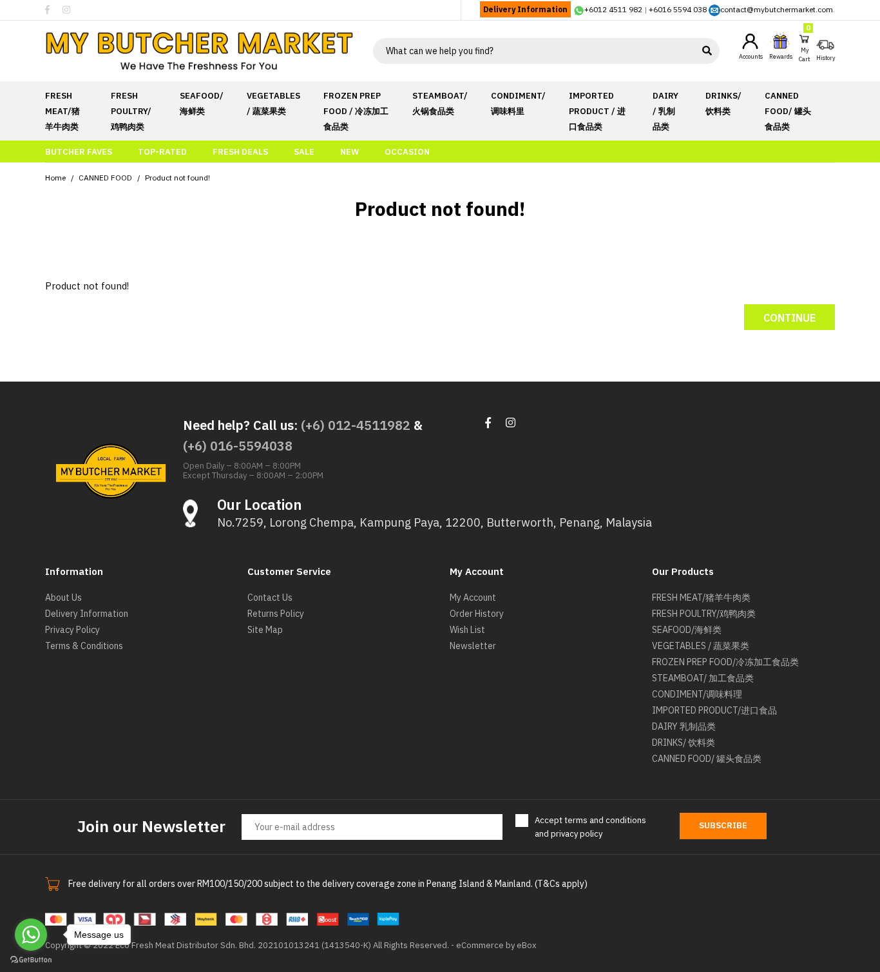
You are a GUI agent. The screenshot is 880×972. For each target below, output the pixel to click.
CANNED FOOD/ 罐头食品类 (706, 758)
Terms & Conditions (84, 646)
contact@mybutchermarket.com (776, 9)
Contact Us (269, 597)
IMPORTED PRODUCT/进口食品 (714, 710)
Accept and (590, 827)
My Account (473, 597)
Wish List (467, 630)
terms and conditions (605, 820)
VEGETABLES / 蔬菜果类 (700, 646)
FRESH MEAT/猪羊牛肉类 (701, 597)
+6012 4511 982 (613, 9)
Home (55, 177)
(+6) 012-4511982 (355, 425)
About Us (63, 597)
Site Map (265, 630)
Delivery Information (525, 9)
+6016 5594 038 (678, 9)
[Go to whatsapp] (31, 935)
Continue (789, 317)
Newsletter (473, 646)
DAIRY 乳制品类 (684, 726)
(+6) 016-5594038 (237, 445)
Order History (477, 613)
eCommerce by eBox (496, 945)
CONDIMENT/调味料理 (697, 694)
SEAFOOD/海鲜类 (687, 630)
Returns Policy (275, 613)
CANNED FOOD (105, 177)
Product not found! (177, 177)
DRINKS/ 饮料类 (683, 742)
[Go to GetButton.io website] (31, 959)
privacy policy (576, 833)
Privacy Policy (72, 630)
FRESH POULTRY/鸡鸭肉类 (704, 613)
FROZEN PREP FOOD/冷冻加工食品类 (725, 662)
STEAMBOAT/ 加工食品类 (703, 678)
